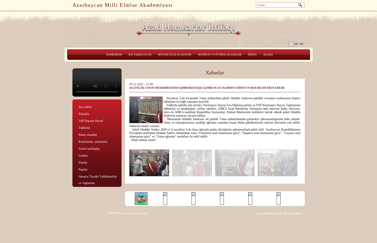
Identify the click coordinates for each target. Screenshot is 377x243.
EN (296, 43)
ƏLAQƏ (268, 54)
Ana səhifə (85, 107)
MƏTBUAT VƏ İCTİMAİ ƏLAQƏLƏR (220, 54)
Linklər (83, 155)
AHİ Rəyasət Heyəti (91, 120)
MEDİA (252, 54)
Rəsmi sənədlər (88, 134)
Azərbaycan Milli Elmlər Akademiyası (122, 5)
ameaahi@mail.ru (293, 213)
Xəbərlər (84, 114)
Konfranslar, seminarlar (93, 141)
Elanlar (83, 162)
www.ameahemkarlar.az (269, 213)
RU (302, 43)
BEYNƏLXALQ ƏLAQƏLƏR (174, 54)
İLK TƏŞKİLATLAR (140, 54)
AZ (291, 43)
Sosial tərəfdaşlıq (89, 148)
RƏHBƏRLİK (114, 54)
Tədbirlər (84, 127)
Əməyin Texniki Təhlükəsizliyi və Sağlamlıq (98, 177)
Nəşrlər (83, 169)
